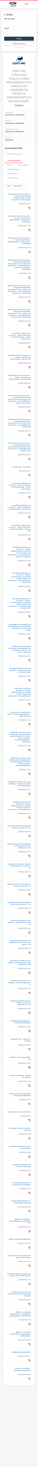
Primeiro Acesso (19, 44)
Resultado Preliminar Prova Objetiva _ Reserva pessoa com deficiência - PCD (19, 962)
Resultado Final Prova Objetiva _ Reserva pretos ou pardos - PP (19, 866)
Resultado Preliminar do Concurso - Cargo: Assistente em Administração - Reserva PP (19, 507)
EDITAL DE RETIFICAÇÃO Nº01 (20, 1239)
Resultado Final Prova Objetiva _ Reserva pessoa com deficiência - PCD (19, 846)
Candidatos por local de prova (19, 1112)
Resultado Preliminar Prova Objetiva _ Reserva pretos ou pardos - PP (20, 942)
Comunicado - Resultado (21, 467)
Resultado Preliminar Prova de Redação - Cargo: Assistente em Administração (19, 783)
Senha (6, 28)
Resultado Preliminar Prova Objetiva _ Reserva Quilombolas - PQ (20, 1002)
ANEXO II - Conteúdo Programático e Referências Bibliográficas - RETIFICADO (20, 1314)
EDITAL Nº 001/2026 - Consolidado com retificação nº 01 (20, 1221)
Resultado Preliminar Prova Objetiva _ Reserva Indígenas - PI (19, 982)
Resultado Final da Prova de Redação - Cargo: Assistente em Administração (20, 670)
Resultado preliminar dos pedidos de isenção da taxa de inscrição (19, 1294)
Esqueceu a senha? (19, 47)
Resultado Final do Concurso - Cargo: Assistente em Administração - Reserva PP (19, 357)
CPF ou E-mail (9, 19)
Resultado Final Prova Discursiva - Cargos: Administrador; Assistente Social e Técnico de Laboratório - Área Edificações (19, 692)
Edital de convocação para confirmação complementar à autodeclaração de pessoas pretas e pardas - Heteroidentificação (20, 761)
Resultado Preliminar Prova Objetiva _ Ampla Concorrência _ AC (19, 922)
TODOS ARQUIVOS (14, 160)
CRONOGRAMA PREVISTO (21, 1352)
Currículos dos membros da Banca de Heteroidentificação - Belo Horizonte (19, 714)
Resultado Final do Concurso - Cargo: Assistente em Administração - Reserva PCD (19, 377)
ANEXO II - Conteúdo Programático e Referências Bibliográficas (20, 1334)
